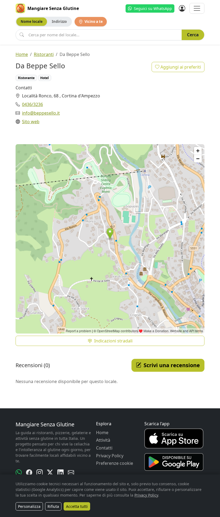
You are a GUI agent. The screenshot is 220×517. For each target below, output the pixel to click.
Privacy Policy (109, 456)
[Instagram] (39, 472)
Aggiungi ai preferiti (180, 67)
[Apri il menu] (196, 8)
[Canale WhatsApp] (19, 472)
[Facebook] (29, 472)
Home (22, 54)
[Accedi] (182, 8)
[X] (50, 472)
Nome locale (32, 21)
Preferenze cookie (114, 463)
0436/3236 (32, 104)
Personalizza (29, 506)
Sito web (30, 122)
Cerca (193, 35)
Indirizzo (59, 21)
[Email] (71, 472)
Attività (103, 440)
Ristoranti (44, 54)
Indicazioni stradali (113, 341)
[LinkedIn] (60, 472)
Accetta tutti (77, 506)
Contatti (104, 448)
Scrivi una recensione (172, 365)
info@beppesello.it (41, 113)
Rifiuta (53, 506)
